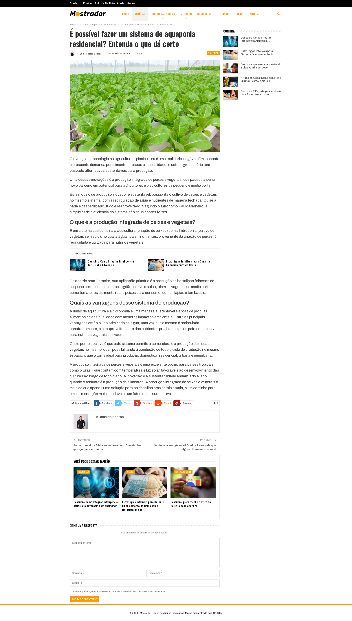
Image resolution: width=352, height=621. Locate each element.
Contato (75, 3)
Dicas (130, 472)
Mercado (186, 14)
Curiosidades (205, 14)
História (253, 14)
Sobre (131, 3)
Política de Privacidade (109, 3)
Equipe (87, 3)
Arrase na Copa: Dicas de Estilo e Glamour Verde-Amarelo (261, 79)
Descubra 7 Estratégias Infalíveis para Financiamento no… (261, 93)
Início (125, 14)
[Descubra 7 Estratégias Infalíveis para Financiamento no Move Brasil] (230, 95)
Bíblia (238, 14)
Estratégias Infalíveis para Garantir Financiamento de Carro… (188, 263)
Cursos (224, 14)
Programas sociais (163, 14)
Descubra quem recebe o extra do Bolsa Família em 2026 (261, 66)
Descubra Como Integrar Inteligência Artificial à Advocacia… (111, 263)
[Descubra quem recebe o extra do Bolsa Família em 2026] (193, 482)
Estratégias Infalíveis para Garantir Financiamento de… (258, 53)
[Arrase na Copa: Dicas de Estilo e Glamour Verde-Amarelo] (230, 82)
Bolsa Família (183, 472)
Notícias (140, 14)
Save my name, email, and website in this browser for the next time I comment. (120, 591)
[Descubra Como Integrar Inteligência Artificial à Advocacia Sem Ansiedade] (77, 265)
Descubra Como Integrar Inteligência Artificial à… (256, 39)
